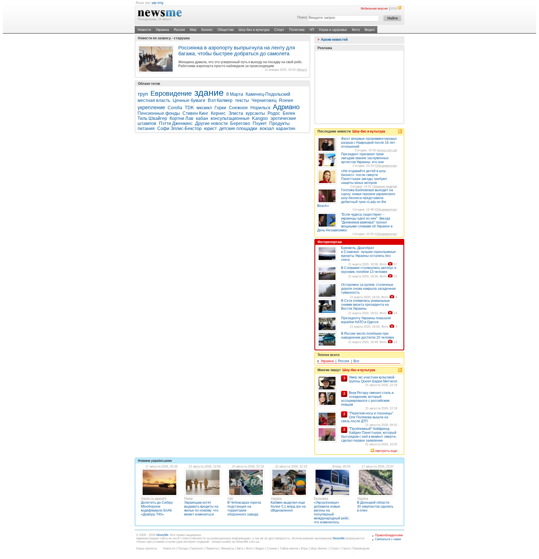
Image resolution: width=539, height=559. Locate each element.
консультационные (230, 118)
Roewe (286, 100)
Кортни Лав (181, 118)
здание (209, 93)
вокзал (267, 128)
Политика (297, 30)
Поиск (302, 17)
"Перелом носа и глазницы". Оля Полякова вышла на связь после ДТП (367, 417)
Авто (240, 548)
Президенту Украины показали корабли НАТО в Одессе (366, 320)
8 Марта (234, 94)
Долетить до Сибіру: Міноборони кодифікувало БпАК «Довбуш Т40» (157, 508)
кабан (202, 118)
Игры (304, 548)
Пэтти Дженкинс (176, 123)
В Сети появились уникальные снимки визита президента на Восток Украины (365, 305)
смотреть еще (386, 451)
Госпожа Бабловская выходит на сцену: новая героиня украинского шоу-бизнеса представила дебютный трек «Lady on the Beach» (356, 198)
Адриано (286, 107)
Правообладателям (389, 535)
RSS (394, 8)
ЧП (311, 30)
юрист (210, 128)
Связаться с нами (388, 539)
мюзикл (204, 107)
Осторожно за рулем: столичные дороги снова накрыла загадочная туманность (368, 289)
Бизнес (207, 30)
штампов (147, 123)
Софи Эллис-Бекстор (179, 128)
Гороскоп (196, 548)
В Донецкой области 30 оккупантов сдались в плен (375, 506)
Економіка (321, 498)
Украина (162, 30)
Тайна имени (289, 548)
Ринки (188, 498)
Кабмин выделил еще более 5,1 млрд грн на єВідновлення (288, 506)
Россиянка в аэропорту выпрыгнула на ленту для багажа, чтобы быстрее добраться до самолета (236, 50)
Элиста (235, 113)
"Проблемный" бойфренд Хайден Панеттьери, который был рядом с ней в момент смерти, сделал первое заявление (368, 434)
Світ (230, 498)
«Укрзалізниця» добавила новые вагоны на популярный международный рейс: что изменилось (332, 512)
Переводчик (360, 548)
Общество (226, 30)
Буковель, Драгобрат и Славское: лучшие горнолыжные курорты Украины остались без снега (368, 254)
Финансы (227, 548)
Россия (179, 30)
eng (160, 3)
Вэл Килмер (220, 100)
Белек (289, 113)
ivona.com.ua (387, 150)
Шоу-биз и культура (254, 30)
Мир (193, 30)
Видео (370, 30)
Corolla (175, 107)
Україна (276, 498)
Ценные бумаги (189, 100)
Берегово (240, 123)
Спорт (279, 30)
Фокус (302, 69)
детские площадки (238, 128)
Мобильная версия (374, 8)
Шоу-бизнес (319, 548)
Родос (274, 113)
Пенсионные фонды (159, 113)
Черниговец (264, 100)
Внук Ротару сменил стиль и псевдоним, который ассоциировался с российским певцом (367, 399)
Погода (182, 548)
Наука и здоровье (333, 30)
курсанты (255, 113)
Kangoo (260, 118)
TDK (189, 107)
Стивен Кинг (195, 113)
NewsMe (162, 535)
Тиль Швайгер (152, 118)
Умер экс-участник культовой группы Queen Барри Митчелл (373, 379)
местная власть (154, 100)
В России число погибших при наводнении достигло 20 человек (367, 335)
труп (143, 94)
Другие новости (211, 123)
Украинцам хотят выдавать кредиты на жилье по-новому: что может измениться (201, 508)
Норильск (260, 107)
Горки (220, 107)
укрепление (151, 107)
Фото (356, 30)
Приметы (212, 548)
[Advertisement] (359, 87)
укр (154, 3)
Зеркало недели (384, 186)
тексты (242, 100)
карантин (285, 128)
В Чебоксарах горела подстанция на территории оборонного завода (244, 508)
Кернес (218, 113)
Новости (144, 30)
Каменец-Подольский (268, 94)
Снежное (238, 107)
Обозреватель (386, 165)
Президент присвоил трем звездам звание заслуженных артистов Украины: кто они (365, 158)
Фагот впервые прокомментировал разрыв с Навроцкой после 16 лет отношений (369, 143)
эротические (283, 118)
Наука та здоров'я (153, 498)
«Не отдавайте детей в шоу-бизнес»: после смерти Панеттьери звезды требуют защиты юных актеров (364, 177)
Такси (345, 548)
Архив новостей (334, 40)
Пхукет (260, 123)
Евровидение (171, 93)
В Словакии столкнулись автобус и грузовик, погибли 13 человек (368, 270)
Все (356, 361)
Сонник (272, 548)
